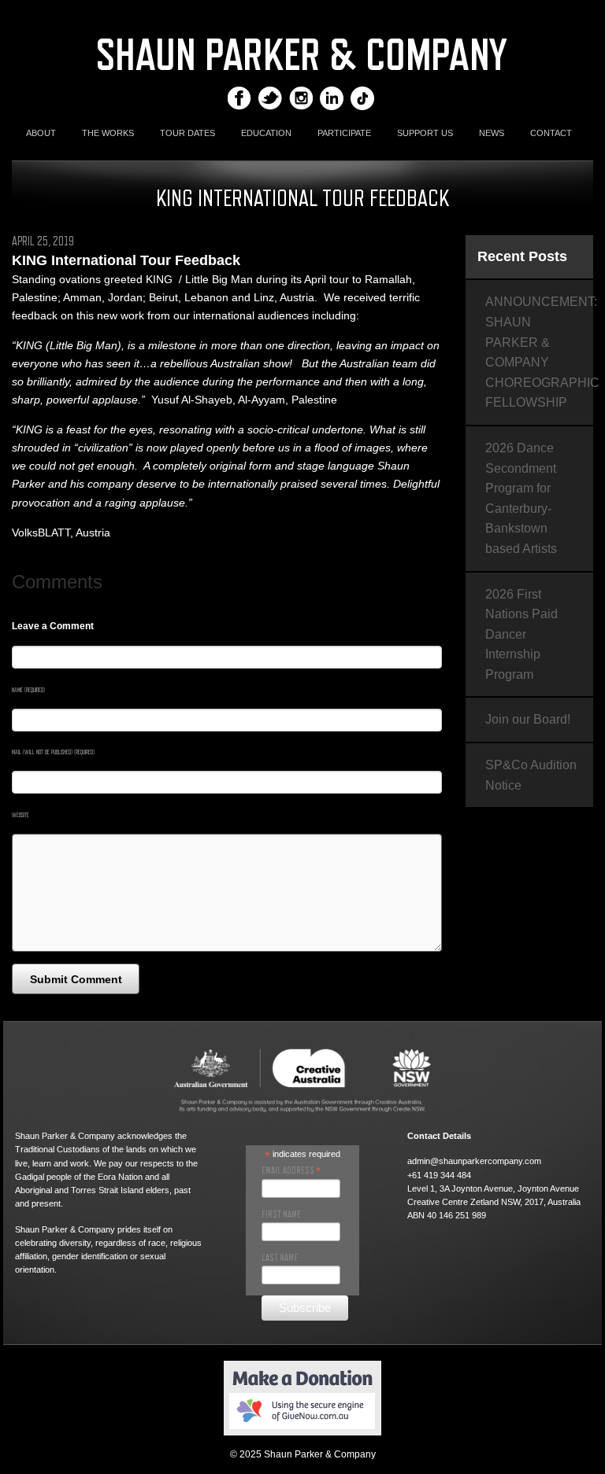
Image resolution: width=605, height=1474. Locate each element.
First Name (281, 1214)
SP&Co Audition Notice (531, 775)
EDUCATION (266, 133)
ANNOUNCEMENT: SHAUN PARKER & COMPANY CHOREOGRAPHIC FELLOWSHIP (539, 352)
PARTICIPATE (344, 133)
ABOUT (41, 133)
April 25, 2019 (43, 241)
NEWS (491, 133)
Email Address (291, 1170)
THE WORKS (108, 133)
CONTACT (551, 133)
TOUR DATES (187, 133)
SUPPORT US (425, 133)
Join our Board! (527, 719)
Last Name (280, 1257)
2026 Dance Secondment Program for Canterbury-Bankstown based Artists (521, 498)
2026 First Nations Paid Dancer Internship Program (521, 634)
